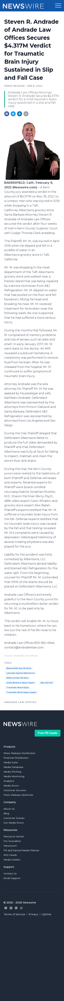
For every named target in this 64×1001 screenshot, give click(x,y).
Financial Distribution (16, 757)
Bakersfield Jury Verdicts (18, 668)
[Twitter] (11, 908)
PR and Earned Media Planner (21, 850)
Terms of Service (14, 914)
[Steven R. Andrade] (32, 178)
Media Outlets (12, 859)
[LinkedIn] (16, 908)
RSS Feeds (10, 855)
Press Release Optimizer (18, 794)
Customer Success (15, 790)
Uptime (46, 914)
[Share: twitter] (13, 114)
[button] (58, 5)
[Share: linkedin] (20, 114)
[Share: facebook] (7, 114)
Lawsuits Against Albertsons (20, 673)
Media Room (11, 785)
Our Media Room (14, 822)
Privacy (33, 914)
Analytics (9, 781)
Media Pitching (12, 771)
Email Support (12, 878)
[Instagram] (21, 908)
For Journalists (12, 841)
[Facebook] (6, 908)
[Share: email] (26, 114)
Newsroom (10, 845)
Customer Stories (14, 818)
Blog (6, 813)
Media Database (13, 767)
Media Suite (11, 762)
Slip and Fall (46, 683)
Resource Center (14, 836)
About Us (9, 808)
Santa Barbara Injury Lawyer (20, 683)
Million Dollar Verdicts (17, 678)
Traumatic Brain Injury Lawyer (21, 692)
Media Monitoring (14, 776)
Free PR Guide (47, 733)
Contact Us (10, 873)
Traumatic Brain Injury (17, 687)
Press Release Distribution (19, 753)
